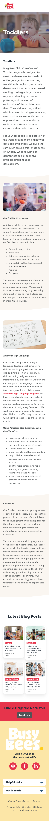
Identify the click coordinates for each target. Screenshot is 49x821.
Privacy (36, 801)
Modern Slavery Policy (18, 801)
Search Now (24, 715)
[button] (44, 6)
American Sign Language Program (21, 393)
